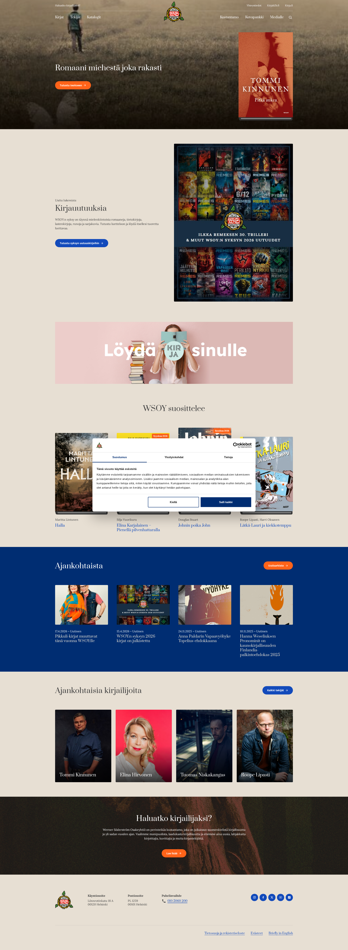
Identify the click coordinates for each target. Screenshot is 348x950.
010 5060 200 (177, 901)
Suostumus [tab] (119, 457)
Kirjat (59, 17)
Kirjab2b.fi (273, 5)
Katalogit (94, 17)
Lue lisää (171, 853)
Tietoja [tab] (228, 457)
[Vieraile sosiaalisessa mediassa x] (272, 897)
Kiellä (173, 502)
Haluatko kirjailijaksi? (67, 5)
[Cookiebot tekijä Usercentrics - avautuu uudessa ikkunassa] (236, 445)
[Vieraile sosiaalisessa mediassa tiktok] (289, 897)
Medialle (277, 17)
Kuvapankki (254, 17)
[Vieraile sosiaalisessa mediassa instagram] (254, 897)
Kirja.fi (289, 5)
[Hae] (290, 17)
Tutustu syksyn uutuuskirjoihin (79, 243)
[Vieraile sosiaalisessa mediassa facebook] (263, 897)
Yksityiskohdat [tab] (174, 457)
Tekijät (75, 17)
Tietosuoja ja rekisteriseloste (224, 933)
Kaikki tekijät (275, 690)
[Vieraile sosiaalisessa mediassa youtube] (280, 897)
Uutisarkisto (276, 565)
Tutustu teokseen (71, 85)
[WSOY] (174, 12)
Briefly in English (281, 933)
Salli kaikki (226, 502)
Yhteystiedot (254, 5)
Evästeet (257, 933)
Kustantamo (229, 17)
